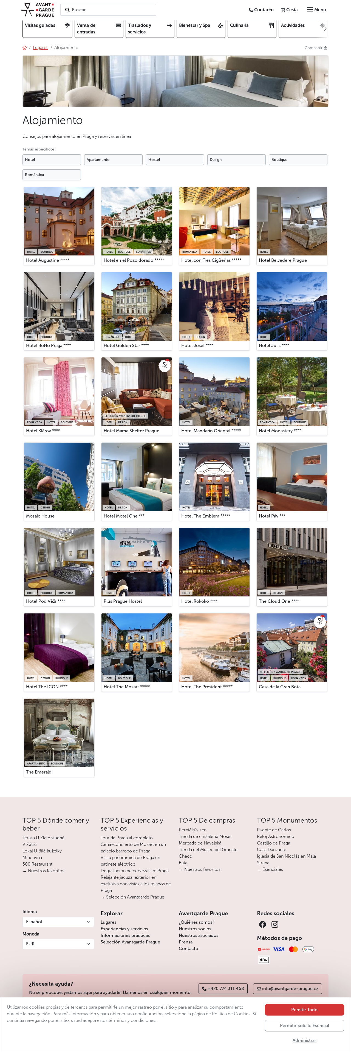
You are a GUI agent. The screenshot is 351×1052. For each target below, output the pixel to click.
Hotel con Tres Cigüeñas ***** (211, 260)
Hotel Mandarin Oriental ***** (211, 430)
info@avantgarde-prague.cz (290, 988)
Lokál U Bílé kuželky (42, 851)
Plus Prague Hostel (123, 601)
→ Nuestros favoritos (43, 870)
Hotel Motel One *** (124, 516)
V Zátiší (29, 844)
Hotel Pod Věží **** (45, 601)
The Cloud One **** (279, 601)
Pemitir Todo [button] (304, 1009)
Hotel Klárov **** (43, 430)
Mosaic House (40, 516)
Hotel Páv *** (272, 516)
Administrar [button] (304, 1040)
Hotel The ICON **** (46, 686)
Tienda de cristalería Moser (205, 836)
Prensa (186, 942)
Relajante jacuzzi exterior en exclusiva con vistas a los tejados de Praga (136, 884)
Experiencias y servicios (124, 928)
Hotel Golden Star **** (126, 345)
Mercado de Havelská (200, 843)
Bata (183, 862)
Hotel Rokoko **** (199, 601)
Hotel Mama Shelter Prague (131, 430)
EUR (30, 943)
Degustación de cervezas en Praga (135, 870)
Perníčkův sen (192, 829)
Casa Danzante (271, 849)
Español (34, 921)
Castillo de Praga (273, 843)
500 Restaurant (37, 864)
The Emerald (39, 772)
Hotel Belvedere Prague (283, 260)
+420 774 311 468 (226, 988)
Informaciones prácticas (125, 935)
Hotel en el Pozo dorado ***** (134, 260)
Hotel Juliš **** (274, 345)
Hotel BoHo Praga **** (48, 345)
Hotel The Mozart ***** (127, 686)
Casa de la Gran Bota (280, 686)
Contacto (188, 948)
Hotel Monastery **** (280, 430)
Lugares (108, 922)
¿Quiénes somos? (196, 922)
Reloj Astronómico (275, 836)
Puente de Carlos (274, 829)
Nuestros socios (195, 928)
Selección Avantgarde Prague (130, 942)
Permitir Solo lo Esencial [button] (304, 1025)
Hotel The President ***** (207, 686)
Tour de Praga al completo (127, 837)
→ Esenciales (270, 869)
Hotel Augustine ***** (48, 260)
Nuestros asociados (198, 935)
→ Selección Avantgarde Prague (132, 897)
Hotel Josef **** (197, 345)
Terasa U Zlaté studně (43, 837)
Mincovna (32, 857)
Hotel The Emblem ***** (205, 516)
